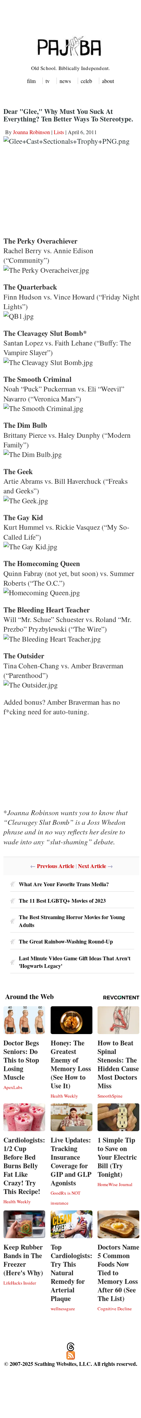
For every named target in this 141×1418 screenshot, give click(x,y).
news (65, 81)
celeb (86, 81)
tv (48, 81)
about (108, 81)
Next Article (92, 866)
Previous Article (55, 866)
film (31, 81)
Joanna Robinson (31, 132)
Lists (59, 132)
